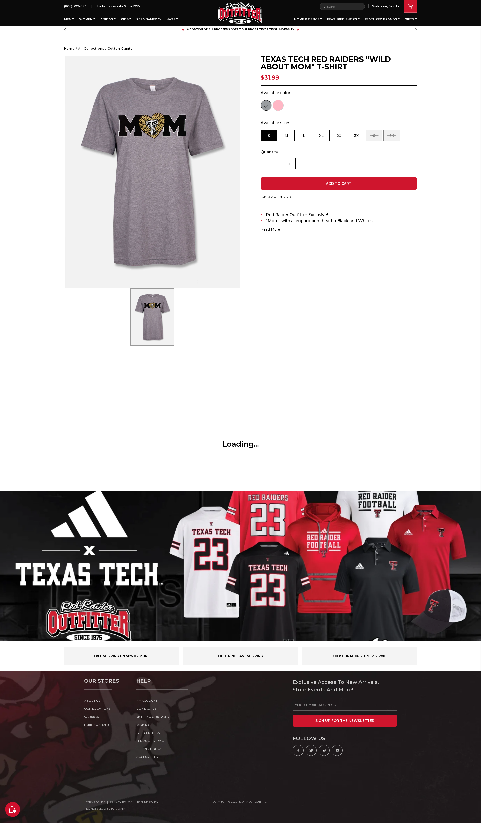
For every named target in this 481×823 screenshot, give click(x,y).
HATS (171, 19)
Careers (91, 716)
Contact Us (146, 708)
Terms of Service (151, 741)
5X (395, 137)
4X (377, 137)
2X (342, 137)
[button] (65, 29)
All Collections (91, 48)
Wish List (143, 724)
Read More (270, 229)
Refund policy (149, 749)
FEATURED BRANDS (381, 19)
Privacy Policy (121, 802)
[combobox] (342, 6)
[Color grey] (266, 105)
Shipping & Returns (152, 716)
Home (69, 48)
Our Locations (97, 708)
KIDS (125, 19)
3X (359, 137)
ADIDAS (107, 19)
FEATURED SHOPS (342, 19)
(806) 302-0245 (76, 6)
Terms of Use (95, 802)
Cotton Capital (121, 48)
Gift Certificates (150, 733)
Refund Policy (147, 802)
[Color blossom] (278, 105)
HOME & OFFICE (307, 19)
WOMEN (86, 19)
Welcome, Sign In (385, 6)
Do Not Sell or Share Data (105, 808)
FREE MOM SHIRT (97, 724)
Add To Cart (338, 183)
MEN (68, 19)
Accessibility (147, 757)
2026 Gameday (148, 19)
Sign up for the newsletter (344, 720)
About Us (92, 700)
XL (324, 137)
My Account (146, 700)
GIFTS (410, 19)
